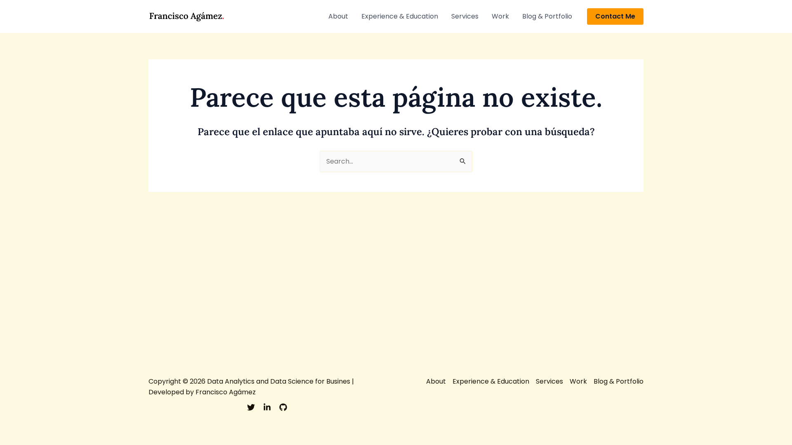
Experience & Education (399, 16)
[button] (615, 16)
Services (464, 16)
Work (500, 16)
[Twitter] (251, 407)
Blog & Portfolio (547, 16)
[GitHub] (283, 407)
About (338, 16)
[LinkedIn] (267, 407)
